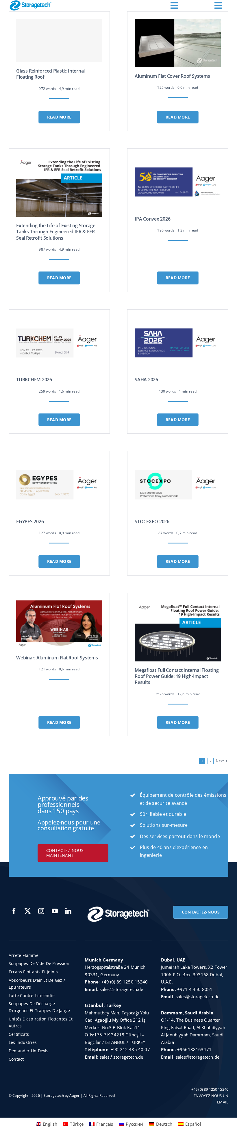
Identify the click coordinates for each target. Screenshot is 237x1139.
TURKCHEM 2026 (34, 379)
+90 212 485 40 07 (130, 1049)
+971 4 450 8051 (194, 989)
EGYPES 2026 (30, 521)
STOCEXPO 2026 (152, 521)
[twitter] (27, 911)
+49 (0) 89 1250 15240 (124, 982)
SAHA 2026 (146, 379)
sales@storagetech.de (121, 989)
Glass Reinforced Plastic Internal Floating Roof (50, 74)
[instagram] (41, 911)
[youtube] (54, 911)
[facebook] (14, 911)
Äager (74, 1095)
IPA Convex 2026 (152, 219)
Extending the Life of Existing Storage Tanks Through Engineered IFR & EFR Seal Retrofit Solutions (55, 231)
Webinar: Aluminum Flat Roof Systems (57, 657)
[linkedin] (68, 911)
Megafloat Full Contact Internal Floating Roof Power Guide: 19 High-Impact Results (177, 676)
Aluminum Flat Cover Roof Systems (172, 76)
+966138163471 (194, 1049)
